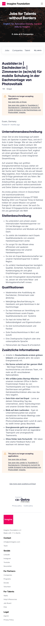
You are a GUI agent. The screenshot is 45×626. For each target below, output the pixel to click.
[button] (3, 3)
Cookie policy (28, 506)
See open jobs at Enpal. (17, 102)
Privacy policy (17, 506)
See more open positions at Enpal (22, 484)
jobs (7, 50)
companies (17, 50)
